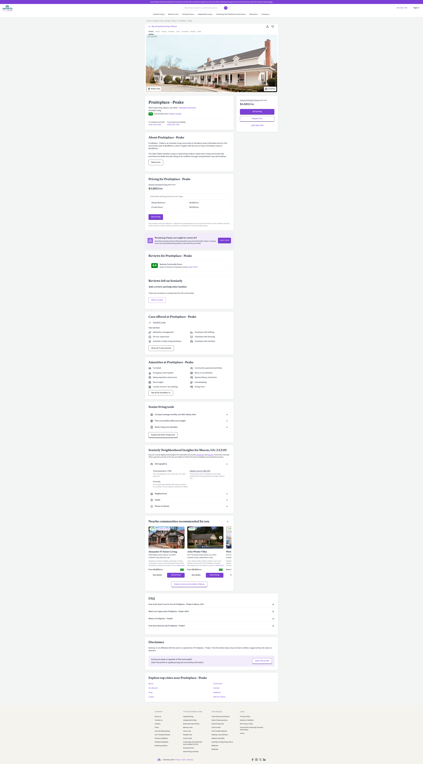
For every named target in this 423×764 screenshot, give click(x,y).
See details (157, 575)
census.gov (200, 455)
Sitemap (190, 760)
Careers (157, 724)
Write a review (157, 300)
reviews (171, 31)
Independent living (189, 720)
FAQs (199, 31)
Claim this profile (262, 661)
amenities (185, 31)
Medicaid (215, 749)
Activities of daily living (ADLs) (222, 742)
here (270, 2)
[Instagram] (256, 759)
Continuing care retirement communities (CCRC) (192, 743)
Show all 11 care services (161, 348)
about (157, 31)
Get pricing (155, 217)
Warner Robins (219, 697)
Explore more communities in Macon (189, 584)
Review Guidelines (161, 738)
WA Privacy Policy (246, 724)
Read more (155, 162)
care (178, 31)
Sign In (416, 8)
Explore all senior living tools (163, 435)
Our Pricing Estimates (162, 735)
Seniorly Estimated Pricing (157, 185)
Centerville (217, 684)
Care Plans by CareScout (221, 716)
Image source (152, 36)
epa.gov (211, 455)
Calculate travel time (187, 108)
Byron (150, 684)
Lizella (151, 697)
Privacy (178, 760)
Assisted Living (159, 322)
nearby (193, 31)
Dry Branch (153, 688)
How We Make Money (162, 731)
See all (164, 26)
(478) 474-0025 (154, 125)
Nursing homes (188, 748)
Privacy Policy (245, 716)
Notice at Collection (247, 720)
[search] (226, 8)
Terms (242, 733)
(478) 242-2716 (173, 125)
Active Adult (187, 738)
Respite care (187, 735)
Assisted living (188, 716)
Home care (187, 731)
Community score (161, 114)
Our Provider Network (219, 731)
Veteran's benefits (218, 738)
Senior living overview (191, 751)
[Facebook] (252, 759)
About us (158, 716)
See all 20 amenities (159, 393)
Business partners (161, 745)
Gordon (216, 688)
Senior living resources (219, 720)
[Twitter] (260, 759)
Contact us (158, 720)
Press (157, 727)
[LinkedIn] (264, 759)
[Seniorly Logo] (8, 8)
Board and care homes (191, 724)
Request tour (257, 118)
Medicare (215, 745)
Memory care (188, 727)
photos (151, 31)
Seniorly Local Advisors (220, 735)
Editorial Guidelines (161, 742)
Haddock (217, 692)
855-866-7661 (402, 8)
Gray (150, 692)
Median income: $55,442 (200, 471)
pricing (164, 31)
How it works (216, 727)
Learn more (224, 240)
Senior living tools (218, 724)
